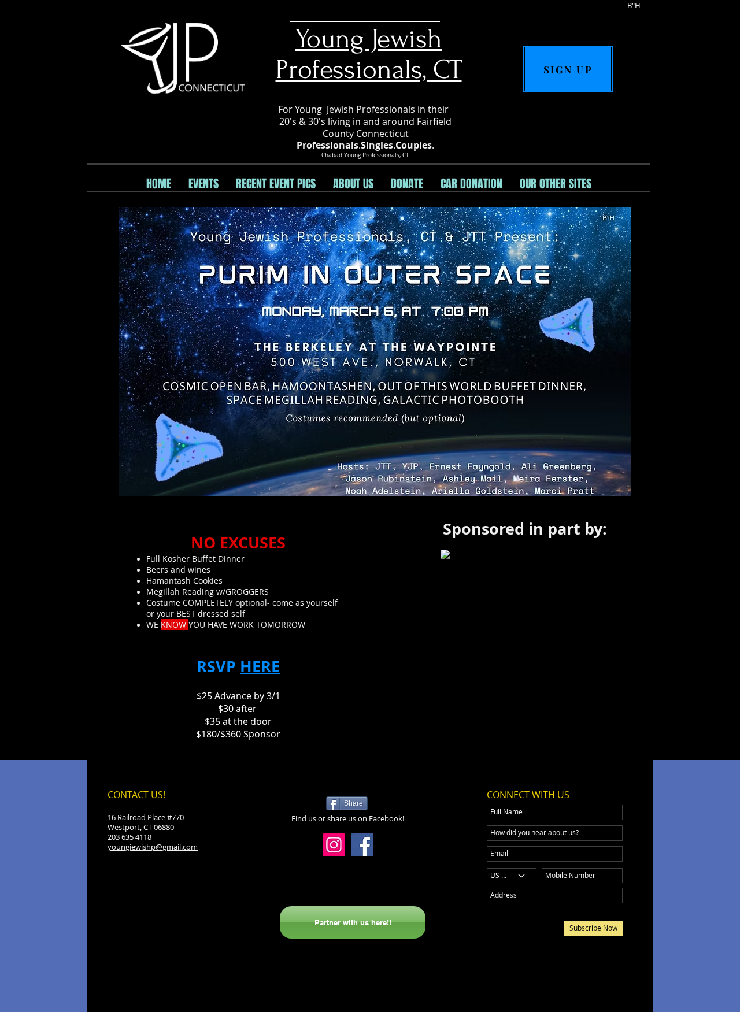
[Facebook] (362, 844)
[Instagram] (334, 844)
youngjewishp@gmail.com (153, 847)
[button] (203, 184)
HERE (260, 666)
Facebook (385, 818)
